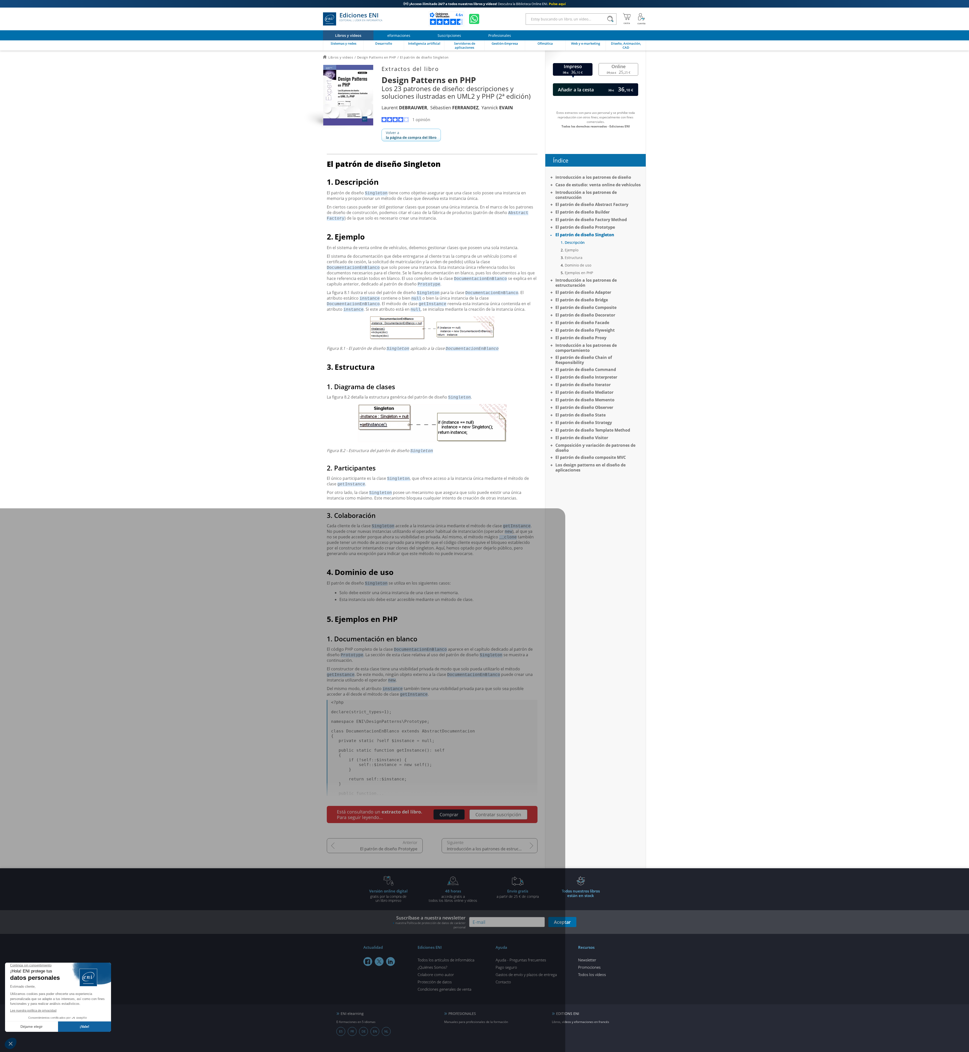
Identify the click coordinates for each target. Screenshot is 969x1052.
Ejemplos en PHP (579, 272)
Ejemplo (571, 250)
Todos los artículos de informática (446, 959)
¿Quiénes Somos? (432, 967)
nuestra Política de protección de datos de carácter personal (430, 925)
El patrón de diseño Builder (582, 212)
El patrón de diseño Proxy (580, 337)
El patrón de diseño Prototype (388, 849)
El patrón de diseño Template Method (592, 430)
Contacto (503, 981)
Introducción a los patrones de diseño (593, 177)
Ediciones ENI (360, 17)
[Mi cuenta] (641, 19)
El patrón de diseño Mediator (584, 392)
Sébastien (454, 107)
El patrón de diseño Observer (584, 407)
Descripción (575, 242)
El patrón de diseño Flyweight (585, 330)
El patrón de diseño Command (585, 369)
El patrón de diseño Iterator (583, 384)
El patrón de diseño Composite (585, 307)
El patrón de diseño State (580, 414)
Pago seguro (506, 967)
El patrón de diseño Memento (584, 399)
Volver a (411, 135)
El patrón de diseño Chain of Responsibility (583, 360)
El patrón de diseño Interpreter (586, 377)
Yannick (497, 107)
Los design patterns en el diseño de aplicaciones (590, 467)
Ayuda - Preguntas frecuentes (521, 959)
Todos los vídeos (592, 974)
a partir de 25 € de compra (518, 893)
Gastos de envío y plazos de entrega (526, 974)
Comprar (449, 814)
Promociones (589, 967)
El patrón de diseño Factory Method (591, 219)
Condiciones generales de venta (444, 989)
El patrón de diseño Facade (582, 322)
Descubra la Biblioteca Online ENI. (484, 4)
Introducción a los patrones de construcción (586, 195)
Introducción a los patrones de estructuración (491, 849)
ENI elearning (352, 1013)
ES (341, 1031)
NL (386, 1031)
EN (375, 1031)
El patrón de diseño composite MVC (590, 457)
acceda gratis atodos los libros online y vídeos (453, 895)
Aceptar (562, 922)
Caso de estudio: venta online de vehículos (598, 184)
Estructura (573, 257)
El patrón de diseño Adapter (583, 292)
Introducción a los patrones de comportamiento (586, 348)
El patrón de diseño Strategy (583, 422)
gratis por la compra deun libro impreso (388, 895)
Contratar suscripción (498, 814)
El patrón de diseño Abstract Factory (591, 204)
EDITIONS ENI (567, 1013)
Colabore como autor (436, 974)
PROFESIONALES (462, 1013)
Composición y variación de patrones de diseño (595, 448)
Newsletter (587, 959)
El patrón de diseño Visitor (581, 437)
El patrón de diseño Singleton (584, 234)
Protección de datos (435, 981)
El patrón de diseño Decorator (585, 315)
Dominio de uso (578, 265)
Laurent (404, 107)
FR (352, 1031)
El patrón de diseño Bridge (581, 299)
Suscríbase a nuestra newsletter (430, 922)
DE (364, 1031)
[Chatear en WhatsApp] (474, 19)
